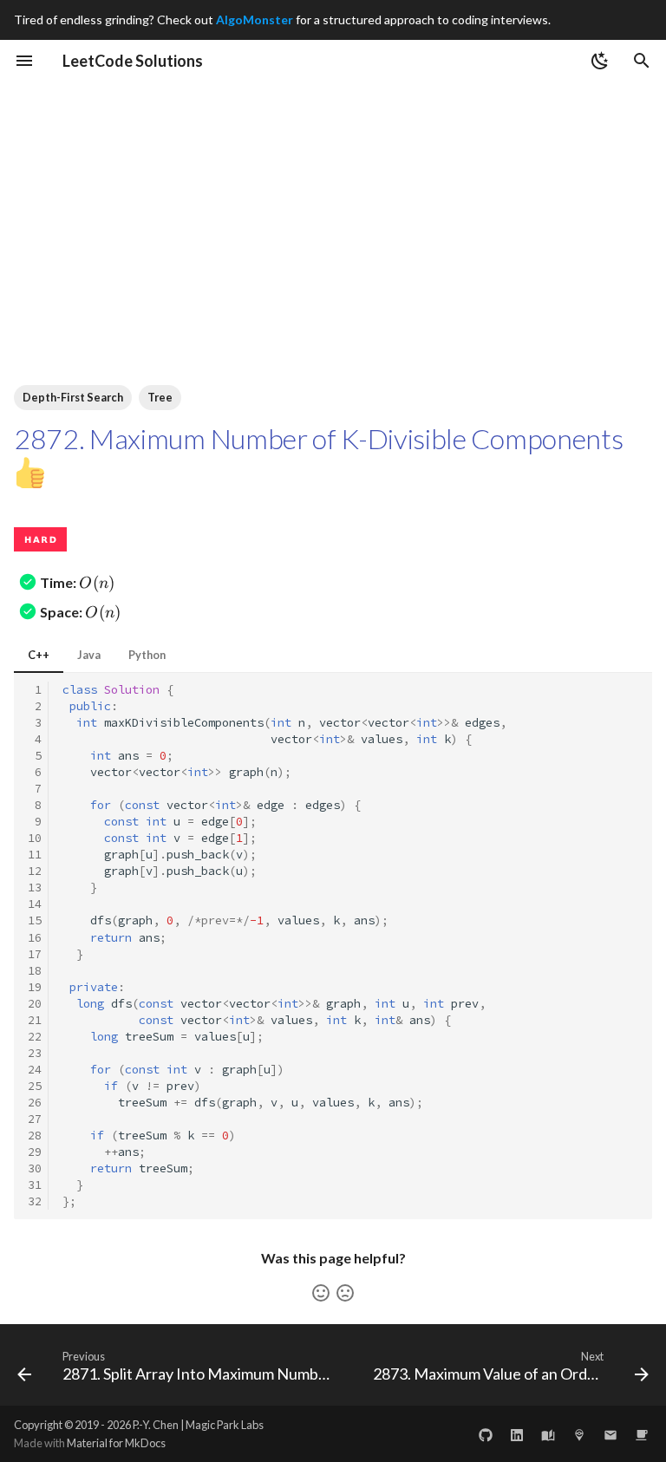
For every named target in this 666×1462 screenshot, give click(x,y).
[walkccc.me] (548, 1433)
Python (147, 655)
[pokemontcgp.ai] (579, 1433)
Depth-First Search (73, 397)
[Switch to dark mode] (600, 60)
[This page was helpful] (320, 1293)
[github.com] (486, 1433)
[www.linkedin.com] (517, 1433)
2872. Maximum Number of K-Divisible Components (318, 438)
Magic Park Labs (225, 1425)
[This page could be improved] (345, 1293)
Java (89, 655)
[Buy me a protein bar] (642, 1433)
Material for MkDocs (116, 1443)
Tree (160, 397)
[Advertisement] (333, 211)
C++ (38, 655)
